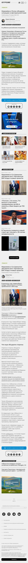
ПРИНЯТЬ (14, 559)
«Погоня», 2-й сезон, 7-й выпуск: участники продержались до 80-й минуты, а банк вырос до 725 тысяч (13, 204)
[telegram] (14, 514)
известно (21, 437)
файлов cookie (21, 556)
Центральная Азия (16, 24)
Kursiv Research (8, 538)
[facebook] (3, 514)
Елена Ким (9, 275)
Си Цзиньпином (20, 316)
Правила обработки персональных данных (15, 529)
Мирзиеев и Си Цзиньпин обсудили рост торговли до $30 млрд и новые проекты (12, 176)
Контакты (6, 532)
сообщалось (9, 434)
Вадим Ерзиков (10, 19)
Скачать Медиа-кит (8, 535)
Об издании (7, 520)
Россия (3, 24)
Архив (5, 526)
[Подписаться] (25, 507)
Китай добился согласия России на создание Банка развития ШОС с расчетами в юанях (13, 378)
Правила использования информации (14, 523)
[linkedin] (19, 514)
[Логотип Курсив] (6, 2)
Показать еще (14, 257)
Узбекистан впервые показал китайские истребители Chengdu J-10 (14, 464)
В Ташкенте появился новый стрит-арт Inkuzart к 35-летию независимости (13, 232)
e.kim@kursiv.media (10, 277)
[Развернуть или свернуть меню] (25, 3)
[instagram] (9, 514)
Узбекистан (8, 24)
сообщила (5, 38)
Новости (4, 7)
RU (22, 2)
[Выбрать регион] (19, 3)
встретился (12, 315)
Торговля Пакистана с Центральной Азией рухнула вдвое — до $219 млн (13, 470)
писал (19, 425)
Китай (3, 280)
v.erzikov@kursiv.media (10, 21)
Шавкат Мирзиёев (16, 280)
